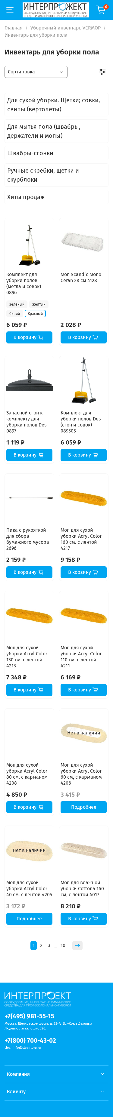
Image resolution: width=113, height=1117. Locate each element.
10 (63, 945)
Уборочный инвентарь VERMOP (65, 28)
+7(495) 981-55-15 (29, 1016)
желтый (39, 304)
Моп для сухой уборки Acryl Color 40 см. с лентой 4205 (29, 888)
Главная (14, 28)
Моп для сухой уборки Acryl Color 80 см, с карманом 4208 (27, 774)
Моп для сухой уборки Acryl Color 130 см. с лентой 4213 (26, 657)
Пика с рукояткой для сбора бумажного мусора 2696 (27, 539)
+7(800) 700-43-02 (30, 1041)
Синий (14, 314)
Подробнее (83, 807)
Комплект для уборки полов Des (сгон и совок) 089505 (81, 422)
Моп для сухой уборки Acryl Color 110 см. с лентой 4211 (81, 657)
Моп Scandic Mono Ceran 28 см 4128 (81, 277)
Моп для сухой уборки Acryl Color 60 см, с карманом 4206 (81, 774)
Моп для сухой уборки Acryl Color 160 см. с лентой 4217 (81, 539)
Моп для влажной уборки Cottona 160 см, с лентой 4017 (82, 888)
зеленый (16, 304)
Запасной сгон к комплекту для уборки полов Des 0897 (26, 422)
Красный (35, 314)
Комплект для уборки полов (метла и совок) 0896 (23, 283)
